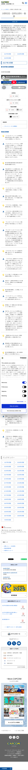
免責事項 (19, 752)
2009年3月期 (7, 499)
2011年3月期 (7, 495)
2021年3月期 (7, 474)
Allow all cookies (14, 406)
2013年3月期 (7, 491)
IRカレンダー (14, 565)
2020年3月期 (20, 474)
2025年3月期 (7, 58)
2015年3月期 (7, 487)
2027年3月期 (7, 54)
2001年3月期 (7, 515)
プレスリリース (11, 660)
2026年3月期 (20, 54)
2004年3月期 (20, 507)
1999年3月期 (7, 520)
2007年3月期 (7, 503)
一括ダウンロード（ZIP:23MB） (14, 627)
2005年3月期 (7, 507)
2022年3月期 (20, 470)
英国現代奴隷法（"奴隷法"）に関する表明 (14, 755)
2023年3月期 (7, 470)
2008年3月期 (20, 499)
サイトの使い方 (14, 757)
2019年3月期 (7, 479)
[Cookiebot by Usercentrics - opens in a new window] (20, 358)
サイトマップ (8, 750)
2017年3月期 (7, 483)
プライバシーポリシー (17, 750)
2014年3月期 (20, 487)
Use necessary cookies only (14, 410)
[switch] (24, 387)
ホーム (2, 9)
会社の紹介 (10, 655)
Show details (20, 401)
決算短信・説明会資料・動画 (14, 653)
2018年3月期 (20, 479)
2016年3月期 (20, 483)
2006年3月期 (20, 503)
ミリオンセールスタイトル (14, 658)
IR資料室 (7, 9)
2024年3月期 (20, 466)
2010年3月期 (20, 495)
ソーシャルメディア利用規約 (13, 753)
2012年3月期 (20, 491)
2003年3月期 (7, 511)
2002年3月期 (20, 511)
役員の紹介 (10, 663)
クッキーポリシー (11, 752)
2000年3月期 (20, 515)
